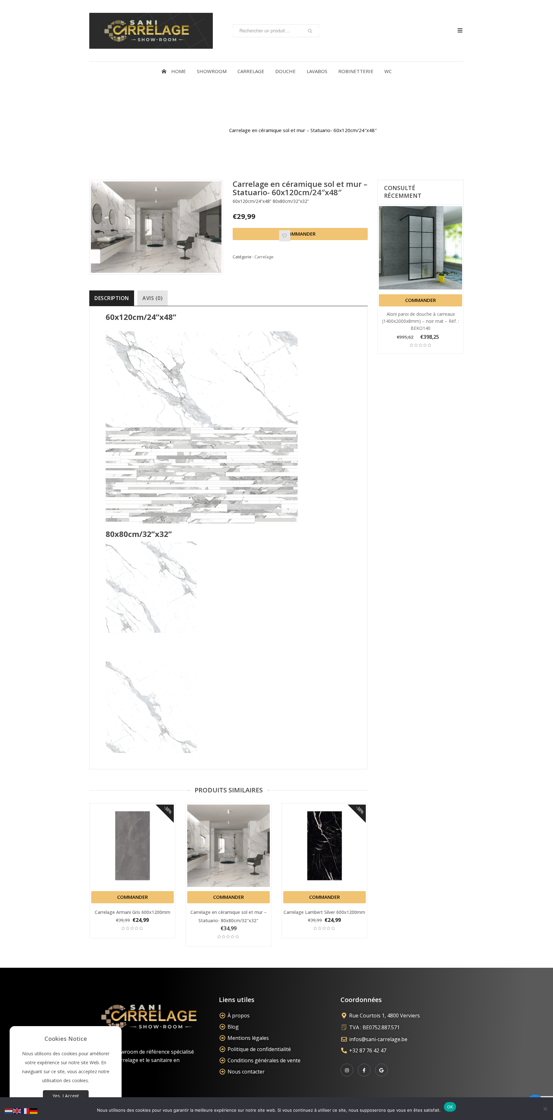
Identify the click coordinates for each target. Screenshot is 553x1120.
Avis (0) (152, 298)
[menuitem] (173, 71)
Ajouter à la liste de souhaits (284, 235)
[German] (34, 1110)
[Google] (381, 1070)
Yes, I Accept (65, 1096)
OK (450, 1106)
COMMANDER (300, 233)
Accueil (183, 130)
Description (111, 298)
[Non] (545, 1109)
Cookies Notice (65, 1038)
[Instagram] (347, 1070)
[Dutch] (9, 1110)
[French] (25, 1110)
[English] (17, 1110)
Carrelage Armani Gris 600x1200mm (132, 912)
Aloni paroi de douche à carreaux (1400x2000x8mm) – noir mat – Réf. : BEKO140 (420, 321)
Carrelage (210, 130)
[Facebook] (364, 1070)
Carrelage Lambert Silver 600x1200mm (324, 912)
